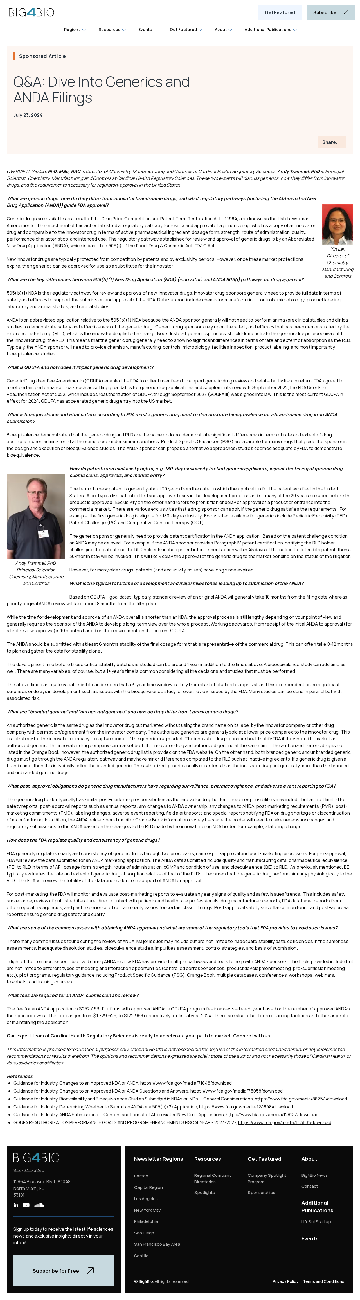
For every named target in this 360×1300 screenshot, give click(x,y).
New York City (147, 1210)
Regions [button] (72, 29)
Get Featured (280, 12)
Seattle (141, 1256)
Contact (310, 1186)
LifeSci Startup (316, 1222)
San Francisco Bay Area (157, 1244)
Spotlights (204, 1192)
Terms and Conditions (323, 1281)
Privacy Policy (285, 1281)
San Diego (144, 1233)
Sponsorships (261, 1192)
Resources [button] (109, 29)
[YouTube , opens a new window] (26, 1205)
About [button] (221, 29)
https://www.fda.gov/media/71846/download (186, 1083)
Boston (141, 1176)
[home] (31, 12)
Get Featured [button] (183, 29)
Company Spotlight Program (267, 1178)
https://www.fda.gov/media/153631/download (284, 1122)
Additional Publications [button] (268, 29)
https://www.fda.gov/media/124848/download (247, 1107)
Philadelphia (146, 1221)
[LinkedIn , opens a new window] (16, 1205)
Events (310, 1238)
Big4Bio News (315, 1175)
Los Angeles (146, 1199)
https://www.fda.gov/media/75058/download (236, 1091)
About (309, 1158)
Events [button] (145, 29)
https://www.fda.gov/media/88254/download (301, 1099)
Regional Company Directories (212, 1178)
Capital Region (148, 1187)
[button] (75, 29)
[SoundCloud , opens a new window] (39, 1205)
